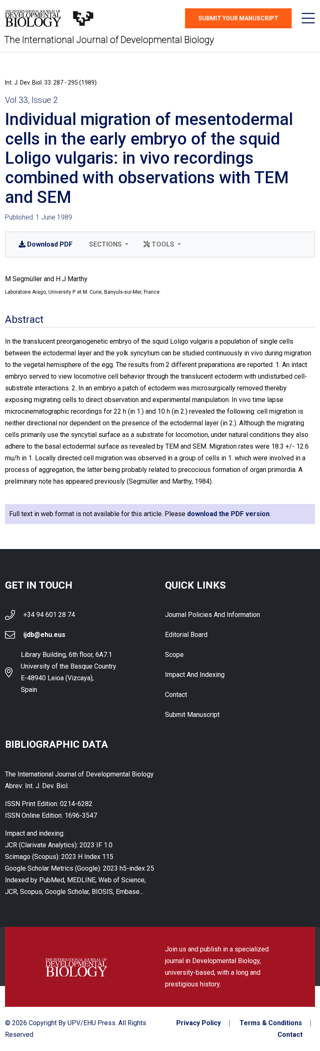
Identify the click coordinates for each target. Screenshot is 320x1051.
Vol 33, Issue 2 (31, 100)
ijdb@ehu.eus (44, 635)
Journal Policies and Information (212, 615)
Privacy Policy (198, 1023)
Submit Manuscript (192, 715)
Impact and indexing (195, 675)
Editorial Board (186, 635)
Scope (174, 655)
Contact (176, 695)
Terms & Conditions (271, 1023)
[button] (108, 244)
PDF (49, 244)
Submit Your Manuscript (238, 18)
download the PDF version (228, 514)
